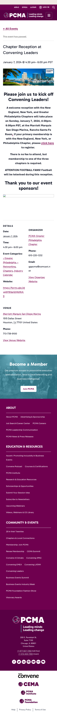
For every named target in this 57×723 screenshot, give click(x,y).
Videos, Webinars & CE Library (20, 512)
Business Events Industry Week (20, 584)
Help (13, 709)
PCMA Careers (39, 423)
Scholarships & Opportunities (19, 486)
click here (47, 143)
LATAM (33, 7)
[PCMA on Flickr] (38, 662)
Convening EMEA (14, 564)
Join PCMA (28, 389)
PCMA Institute (13, 473)
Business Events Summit (17, 577)
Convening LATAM (32, 564)
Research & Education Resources (21, 479)
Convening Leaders (15, 571)
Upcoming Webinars (15, 506)
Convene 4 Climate (15, 558)
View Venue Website (14, 340)
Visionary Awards (14, 597)
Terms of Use (40, 709)
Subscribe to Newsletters (17, 499)
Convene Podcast (14, 466)
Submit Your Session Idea (18, 492)
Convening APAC (34, 558)
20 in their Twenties (15, 531)
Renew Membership (15, 551)
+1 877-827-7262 (24, 651)
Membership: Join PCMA (17, 544)
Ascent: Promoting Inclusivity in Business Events (25, 457)
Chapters (8, 270)
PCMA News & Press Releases (19, 436)
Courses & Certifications (36, 466)
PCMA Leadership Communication (22, 430)
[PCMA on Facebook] (14, 662)
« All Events (10, 28)
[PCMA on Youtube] (33, 662)
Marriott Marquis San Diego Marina (22, 313)
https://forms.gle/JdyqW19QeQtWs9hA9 (14, 292)
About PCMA (12, 417)
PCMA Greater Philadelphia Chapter (36, 240)
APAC (16, 7)
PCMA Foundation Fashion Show (21, 591)
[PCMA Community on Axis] (43, 662)
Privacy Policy (25, 709)
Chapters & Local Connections (20, 538)
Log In (45, 7)
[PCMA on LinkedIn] (24, 662)
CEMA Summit (33, 551)
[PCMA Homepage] (28, 15)
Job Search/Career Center (18, 423)
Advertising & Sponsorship (33, 417)
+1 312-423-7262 (25, 654)
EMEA (24, 7)
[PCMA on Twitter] (19, 662)
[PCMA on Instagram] (28, 662)
